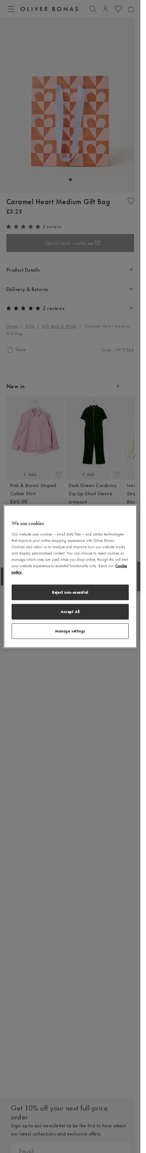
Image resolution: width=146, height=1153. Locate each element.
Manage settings (70, 630)
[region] (70, 576)
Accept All (70, 611)
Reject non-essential (70, 592)
